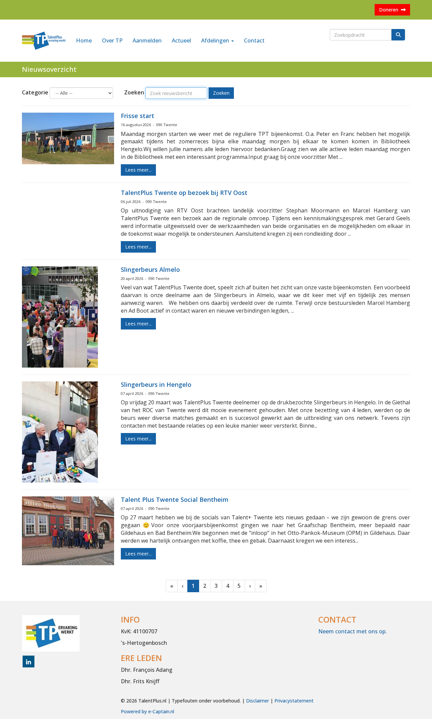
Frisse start (137, 116)
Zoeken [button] (221, 93)
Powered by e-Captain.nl (147, 711)
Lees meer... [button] (138, 170)
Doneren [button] (390, 9)
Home (84, 40)
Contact (254, 40)
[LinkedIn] (28, 662)
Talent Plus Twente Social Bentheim (174, 499)
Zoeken (134, 92)
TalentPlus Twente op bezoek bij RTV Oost (184, 193)
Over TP (112, 40)
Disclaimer (257, 700)
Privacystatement (294, 700)
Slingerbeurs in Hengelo (156, 384)
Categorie (35, 92)
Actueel (181, 40)
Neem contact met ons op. (352, 631)
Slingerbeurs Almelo (150, 269)
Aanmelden (147, 40)
